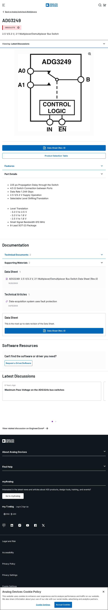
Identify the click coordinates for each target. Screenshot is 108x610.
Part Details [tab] (10, 174)
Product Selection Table (56, 156)
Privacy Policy (8, 564)
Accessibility (8, 552)
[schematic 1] (54, 92)
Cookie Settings (9, 586)
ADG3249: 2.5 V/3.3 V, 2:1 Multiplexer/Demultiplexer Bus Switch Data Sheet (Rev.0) (53, 278)
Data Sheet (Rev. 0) (56, 148)
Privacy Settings (9, 575)
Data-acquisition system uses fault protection (33, 301)
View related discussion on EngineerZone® (23, 428)
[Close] (103, 592)
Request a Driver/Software (18, 363)
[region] (54, 598)
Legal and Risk (9, 541)
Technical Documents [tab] (17, 254)
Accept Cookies (63, 605)
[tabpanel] (54, 207)
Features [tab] (9, 166)
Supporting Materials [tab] (17, 262)
